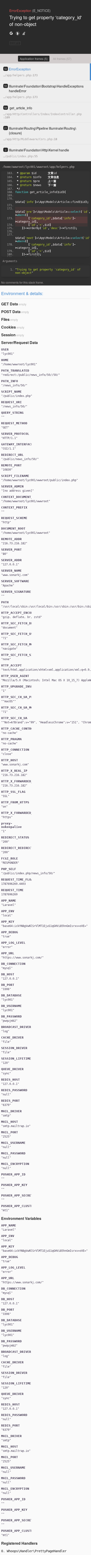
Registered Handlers (19, 1543)
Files (5, 319)
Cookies (8, 327)
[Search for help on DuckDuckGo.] (17, 33)
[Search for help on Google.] (11, 33)
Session (8, 334)
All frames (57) (62, 59)
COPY (15, 43)
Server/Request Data (19, 342)
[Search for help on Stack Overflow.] (24, 33)
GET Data (9, 304)
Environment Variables (21, 1218)
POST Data (11, 311)
